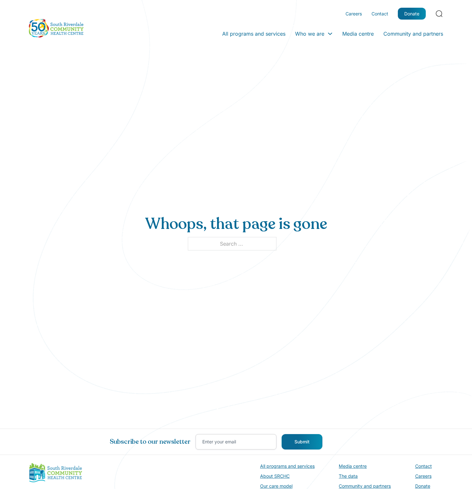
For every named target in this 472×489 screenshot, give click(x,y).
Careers (353, 13)
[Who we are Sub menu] (330, 33)
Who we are (309, 34)
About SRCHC (275, 476)
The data (348, 476)
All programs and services (253, 34)
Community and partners (413, 34)
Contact (379, 13)
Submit (302, 441)
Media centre (358, 34)
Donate (411, 13)
